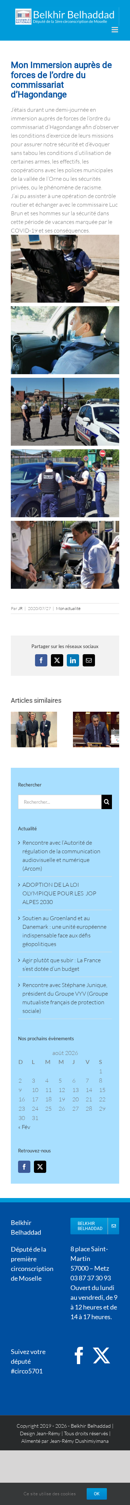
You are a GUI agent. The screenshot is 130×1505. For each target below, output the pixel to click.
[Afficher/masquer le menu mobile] (115, 29)
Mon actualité (68, 608)
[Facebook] (24, 1167)
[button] (16, 729)
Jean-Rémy (48, 1433)
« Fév (24, 1126)
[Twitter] (40, 1167)
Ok (97, 1493)
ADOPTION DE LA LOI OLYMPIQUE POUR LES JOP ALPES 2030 (59, 893)
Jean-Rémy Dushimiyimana (79, 1441)
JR (20, 608)
